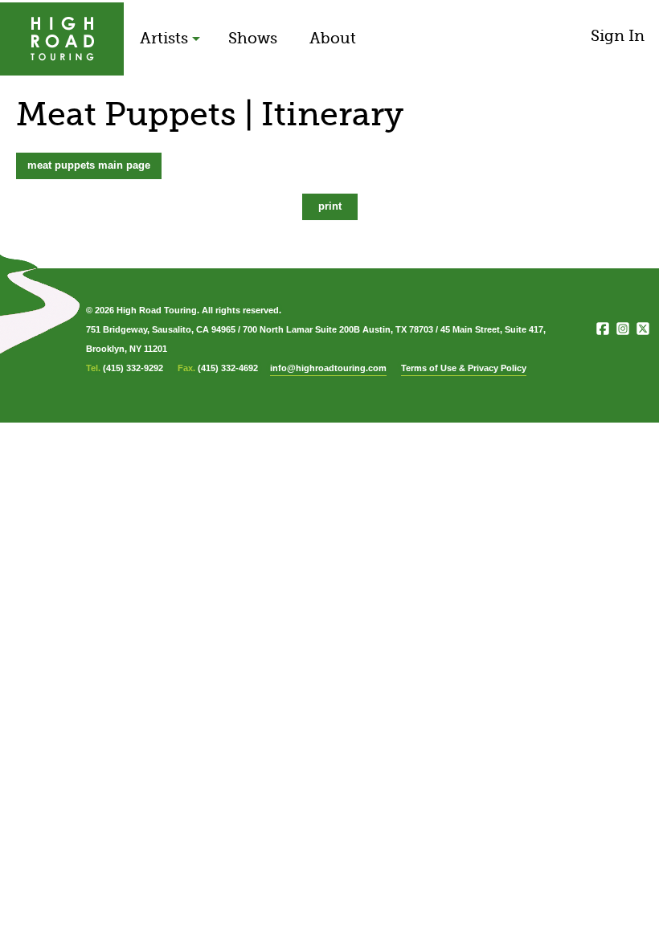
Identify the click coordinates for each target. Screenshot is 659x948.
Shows (252, 38)
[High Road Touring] (62, 39)
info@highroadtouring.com (328, 368)
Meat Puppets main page (88, 165)
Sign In (618, 36)
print (330, 206)
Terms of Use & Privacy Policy (463, 368)
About (332, 38)
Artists (164, 38)
